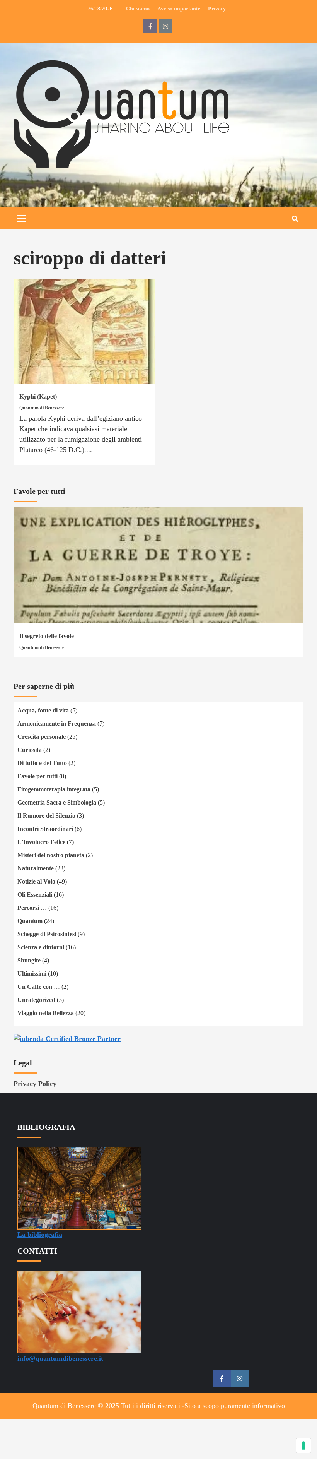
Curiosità (29, 750)
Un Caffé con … (38, 986)
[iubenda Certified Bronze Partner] (67, 1038)
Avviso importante (178, 9)
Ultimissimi (31, 973)
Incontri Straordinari (45, 828)
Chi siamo (138, 9)
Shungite (29, 960)
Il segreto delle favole (46, 636)
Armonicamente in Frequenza (56, 723)
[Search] (295, 219)
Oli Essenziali (34, 894)
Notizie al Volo (36, 881)
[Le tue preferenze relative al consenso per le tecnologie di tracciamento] (303, 1445)
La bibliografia (39, 1234)
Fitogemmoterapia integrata (53, 789)
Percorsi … (32, 907)
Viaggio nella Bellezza (45, 1013)
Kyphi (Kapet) (38, 396)
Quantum (30, 921)
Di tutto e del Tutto (42, 763)
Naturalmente (35, 868)
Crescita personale (41, 736)
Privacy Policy (35, 1083)
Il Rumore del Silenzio (46, 815)
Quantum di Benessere (41, 408)
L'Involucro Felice (41, 842)
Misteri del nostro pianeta (50, 855)
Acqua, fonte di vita (43, 710)
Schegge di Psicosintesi (46, 934)
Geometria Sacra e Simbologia (56, 802)
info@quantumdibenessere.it (60, 1358)
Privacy (217, 9)
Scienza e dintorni (40, 947)
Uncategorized (36, 1000)
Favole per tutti (37, 776)
